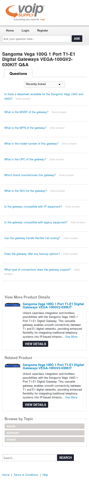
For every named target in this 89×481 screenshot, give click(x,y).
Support (13, 433)
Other (11, 440)
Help (45, 475)
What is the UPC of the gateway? (25, 159)
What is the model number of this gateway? (31, 143)
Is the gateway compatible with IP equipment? (33, 206)
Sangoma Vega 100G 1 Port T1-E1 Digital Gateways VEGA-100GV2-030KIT (53, 305)
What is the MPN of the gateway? (25, 128)
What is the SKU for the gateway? (25, 191)
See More (71, 336)
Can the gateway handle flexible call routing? (32, 238)
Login (25, 30)
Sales (11, 426)
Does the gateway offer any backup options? (32, 254)
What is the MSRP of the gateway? (26, 112)
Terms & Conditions (26, 475)
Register (42, 30)
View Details (35, 344)
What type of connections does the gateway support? (37, 269)
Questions (18, 73)
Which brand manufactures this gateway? (30, 175)
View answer (23, 98)
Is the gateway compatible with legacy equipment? (35, 222)
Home (10, 30)
